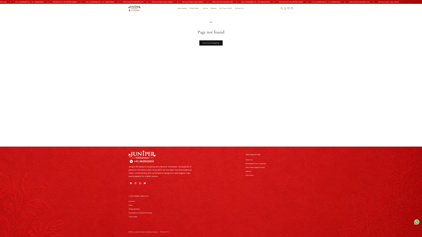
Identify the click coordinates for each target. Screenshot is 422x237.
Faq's (130, 205)
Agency (248, 171)
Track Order (133, 217)
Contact (132, 201)
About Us (249, 160)
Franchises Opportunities (255, 167)
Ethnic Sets (194, 8)
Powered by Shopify (151, 232)
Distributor (250, 175)
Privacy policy (164, 232)
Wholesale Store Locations (256, 163)
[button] (195, 8)
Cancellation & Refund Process (140, 213)
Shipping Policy (134, 209)
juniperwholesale (139, 232)
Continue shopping (211, 43)
